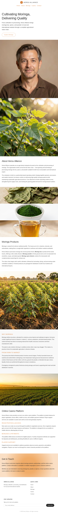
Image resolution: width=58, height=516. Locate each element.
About (23, 5)
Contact (39, 5)
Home (18, 5)
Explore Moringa (8, 34)
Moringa (28, 5)
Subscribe (50, 505)
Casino (34, 5)
